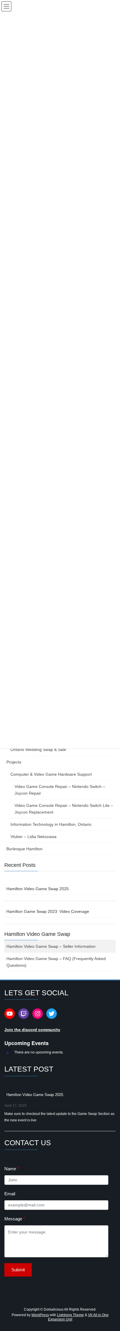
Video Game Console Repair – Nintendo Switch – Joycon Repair (60, 790)
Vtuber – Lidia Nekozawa (33, 836)
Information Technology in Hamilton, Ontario (50, 824)
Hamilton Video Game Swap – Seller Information (51, 946)
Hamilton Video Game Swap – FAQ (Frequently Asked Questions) (56, 962)
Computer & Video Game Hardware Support (51, 774)
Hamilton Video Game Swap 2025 (37, 888)
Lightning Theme (70, 1315)
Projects (13, 762)
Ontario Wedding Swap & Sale (38, 749)
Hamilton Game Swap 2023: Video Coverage (47, 911)
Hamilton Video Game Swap (37, 934)
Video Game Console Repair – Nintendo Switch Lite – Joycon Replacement (64, 808)
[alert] (60, 1052)
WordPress (40, 1315)
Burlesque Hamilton (24, 848)
